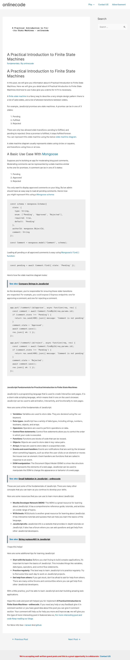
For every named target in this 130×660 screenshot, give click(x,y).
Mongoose (50, 154)
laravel (28, 625)
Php (90, 4)
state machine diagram (66, 137)
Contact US (103, 4)
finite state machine (18, 96)
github (39, 625)
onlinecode (14, 4)
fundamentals (13, 63)
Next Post (74, 639)
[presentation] (93, 4)
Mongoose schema (45, 194)
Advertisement (119, 4)
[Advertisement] (112, 73)
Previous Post (20, 639)
